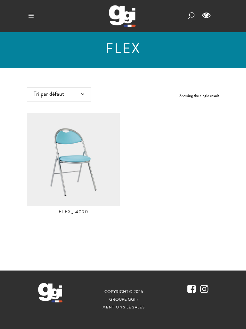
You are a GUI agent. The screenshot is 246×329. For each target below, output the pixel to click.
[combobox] (59, 94)
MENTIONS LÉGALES (123, 307)
